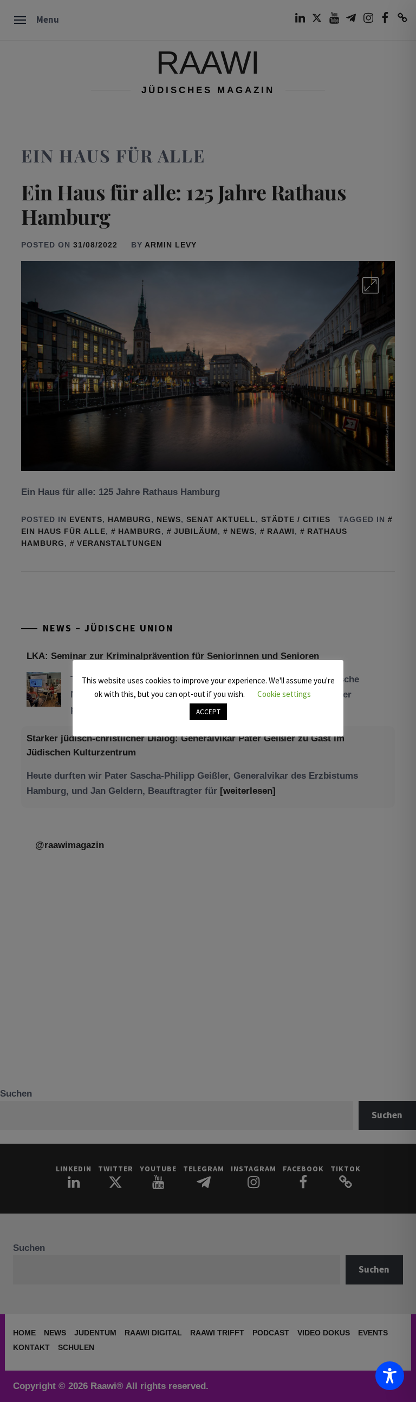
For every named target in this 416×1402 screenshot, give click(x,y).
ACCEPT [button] (208, 711)
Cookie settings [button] (284, 694)
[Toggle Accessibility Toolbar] (389, 1375)
